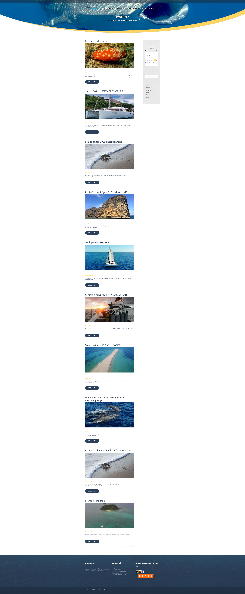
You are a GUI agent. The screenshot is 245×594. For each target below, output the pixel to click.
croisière (147, 85)
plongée (147, 92)
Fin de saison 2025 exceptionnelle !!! (105, 141)
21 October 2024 (89, 275)
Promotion (148, 94)
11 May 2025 (88, 223)
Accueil (111, 20)
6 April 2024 (88, 378)
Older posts (128, 546)
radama (147, 95)
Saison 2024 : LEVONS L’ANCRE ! (105, 345)
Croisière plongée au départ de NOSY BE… (109, 450)
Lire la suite (92, 81)
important (148, 87)
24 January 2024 (89, 531)
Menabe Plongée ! (95, 501)
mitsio (147, 89)
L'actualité (122, 20)
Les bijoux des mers (96, 41)
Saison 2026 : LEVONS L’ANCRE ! (105, 91)
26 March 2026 (88, 122)
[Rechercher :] (151, 76)
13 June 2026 (88, 72)
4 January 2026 (88, 172)
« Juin (146, 66)
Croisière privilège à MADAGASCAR (106, 192)
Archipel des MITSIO (97, 242)
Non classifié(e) (149, 90)
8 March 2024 (88, 431)
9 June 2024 (88, 325)
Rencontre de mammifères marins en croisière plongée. (105, 398)
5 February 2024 (89, 481)
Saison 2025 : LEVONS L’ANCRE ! (119, 574)
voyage (147, 97)
